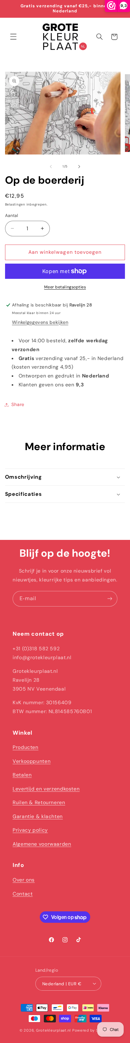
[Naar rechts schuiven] (79, 167)
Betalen (22, 774)
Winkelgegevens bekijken (40, 322)
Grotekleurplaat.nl (53, 1030)
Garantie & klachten (38, 816)
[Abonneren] (110, 599)
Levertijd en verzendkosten (46, 788)
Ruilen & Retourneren (39, 802)
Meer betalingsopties (65, 287)
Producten (25, 747)
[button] (13, 37)
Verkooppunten (31, 761)
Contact (22, 893)
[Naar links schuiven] (51, 167)
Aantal (11, 215)
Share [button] (17, 404)
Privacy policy (30, 830)
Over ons (24, 879)
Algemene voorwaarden (42, 844)
